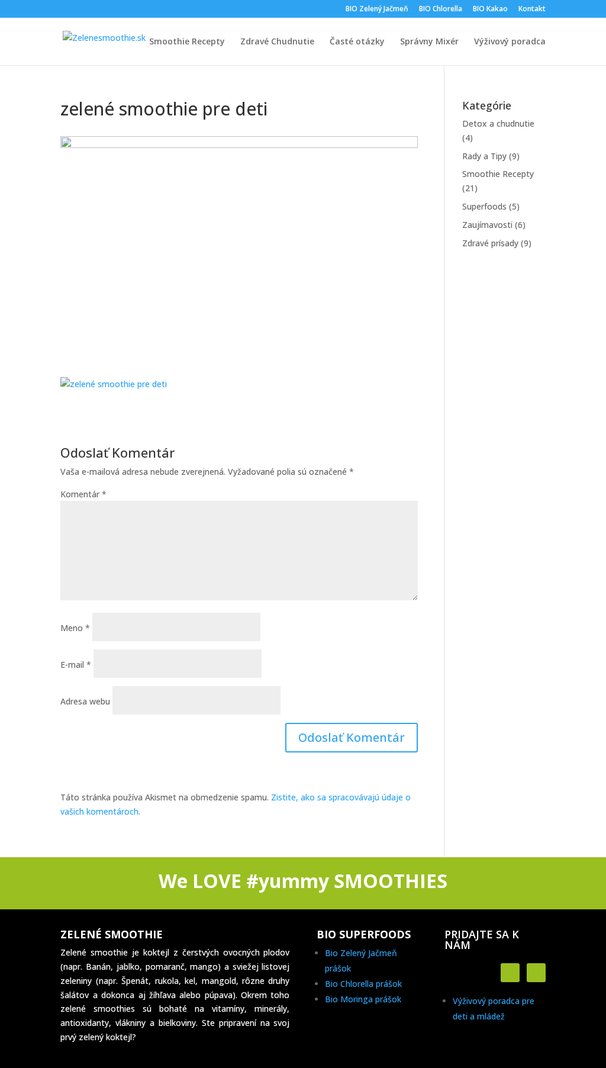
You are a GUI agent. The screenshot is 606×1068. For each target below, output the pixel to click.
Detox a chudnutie (498, 123)
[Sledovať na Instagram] (536, 972)
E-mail (75, 664)
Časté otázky (357, 42)
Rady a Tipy (484, 156)
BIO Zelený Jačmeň (377, 9)
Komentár (83, 494)
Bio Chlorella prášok (363, 983)
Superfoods (484, 206)
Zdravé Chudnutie (277, 42)
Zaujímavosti (487, 224)
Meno (75, 627)
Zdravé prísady (490, 243)
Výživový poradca (510, 42)
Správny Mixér (429, 42)
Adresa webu (85, 701)
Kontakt (532, 9)
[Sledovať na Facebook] (510, 972)
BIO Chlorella (440, 9)
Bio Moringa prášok (363, 999)
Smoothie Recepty (187, 42)
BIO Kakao (490, 9)
